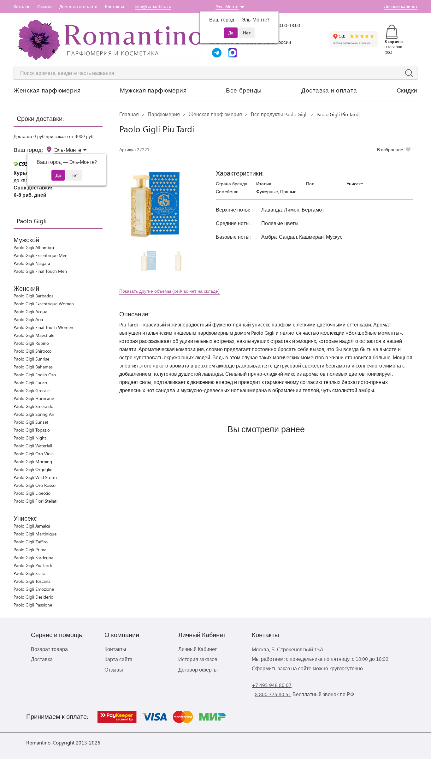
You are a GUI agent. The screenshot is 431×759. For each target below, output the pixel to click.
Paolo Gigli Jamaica (32, 526)
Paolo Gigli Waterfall (33, 446)
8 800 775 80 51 (273, 694)
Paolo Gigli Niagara (32, 263)
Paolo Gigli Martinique (35, 534)
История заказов (197, 659)
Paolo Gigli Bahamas (33, 367)
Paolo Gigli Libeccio (32, 493)
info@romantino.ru (153, 6)
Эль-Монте (227, 6)
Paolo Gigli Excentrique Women (44, 304)
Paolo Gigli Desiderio (33, 597)
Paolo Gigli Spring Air (34, 414)
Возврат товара (49, 649)
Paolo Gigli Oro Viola (34, 454)
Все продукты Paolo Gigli (279, 114)
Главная (129, 114)
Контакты (114, 6)
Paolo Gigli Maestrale (34, 335)
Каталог (22, 6)
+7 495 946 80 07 (272, 685)
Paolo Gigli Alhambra (34, 247)
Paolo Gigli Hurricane (34, 398)
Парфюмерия (164, 114)
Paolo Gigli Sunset (31, 422)
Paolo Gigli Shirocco (32, 351)
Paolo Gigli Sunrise (31, 359)
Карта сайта (118, 659)
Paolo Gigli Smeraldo (33, 406)
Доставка (42, 659)
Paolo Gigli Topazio (32, 430)
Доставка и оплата (78, 6)
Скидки (44, 6)
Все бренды (244, 90)
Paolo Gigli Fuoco (30, 382)
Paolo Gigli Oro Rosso (35, 485)
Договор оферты (198, 669)
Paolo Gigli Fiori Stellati (35, 501)
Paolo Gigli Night (30, 438)
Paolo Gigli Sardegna (33, 557)
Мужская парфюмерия (153, 90)
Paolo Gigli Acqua (30, 311)
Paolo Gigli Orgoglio (33, 469)
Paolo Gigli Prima (30, 550)
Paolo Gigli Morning (33, 461)
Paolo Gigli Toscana (32, 581)
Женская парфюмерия (47, 90)
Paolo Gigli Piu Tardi (33, 565)
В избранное (390, 149)
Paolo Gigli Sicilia (29, 573)
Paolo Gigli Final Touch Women (43, 327)
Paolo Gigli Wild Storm (35, 477)
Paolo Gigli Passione (33, 605)
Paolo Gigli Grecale (32, 390)
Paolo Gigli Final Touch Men (40, 271)
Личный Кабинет (197, 649)
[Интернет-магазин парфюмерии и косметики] (108, 39)
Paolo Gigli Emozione (34, 589)
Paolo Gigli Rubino (31, 343)
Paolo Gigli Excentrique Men (41, 255)
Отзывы (113, 669)
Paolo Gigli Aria (28, 319)
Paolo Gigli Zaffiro (31, 542)
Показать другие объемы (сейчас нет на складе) (169, 291)
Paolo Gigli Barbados (33, 296)
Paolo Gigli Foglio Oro (35, 375)
